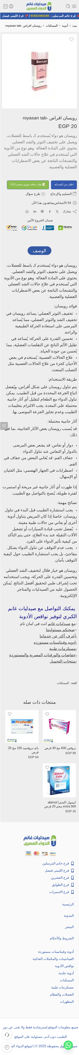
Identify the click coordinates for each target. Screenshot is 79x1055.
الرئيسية (68, 904)
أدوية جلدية (66, 973)
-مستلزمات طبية (63, 648)
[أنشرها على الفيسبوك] (49, 211)
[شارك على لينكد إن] (34, 211)
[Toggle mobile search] (68, 6)
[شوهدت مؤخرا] (7, 1047)
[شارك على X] (57, 211)
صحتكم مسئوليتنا (60, 630)
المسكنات (52, 25)
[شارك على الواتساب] (27, 211)
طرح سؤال (33, 194)
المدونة (69, 916)
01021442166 (41, 15)
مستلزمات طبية (62, 987)
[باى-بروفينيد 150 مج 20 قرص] (22, 726)
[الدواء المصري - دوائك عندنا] (39, 6)
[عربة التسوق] (5, 6)
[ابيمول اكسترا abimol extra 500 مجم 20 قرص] (59, 780)
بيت (74, 25)
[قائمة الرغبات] (71, 39)
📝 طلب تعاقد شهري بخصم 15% (28, 184)
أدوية (65, 25)
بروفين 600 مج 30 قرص (60, 748)
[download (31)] (39, 71)
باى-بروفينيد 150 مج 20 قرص (23, 750)
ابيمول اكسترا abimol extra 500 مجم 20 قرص (60, 804)
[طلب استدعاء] (7, 1034)
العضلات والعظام (62, 994)
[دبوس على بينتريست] (42, 211)
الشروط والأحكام (62, 938)
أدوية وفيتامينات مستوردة (56, 952)
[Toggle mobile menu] (74, 6)
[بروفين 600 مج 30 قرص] (59, 726)
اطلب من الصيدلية (64, 184)
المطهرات (67, 1002)
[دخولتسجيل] (11, 6)
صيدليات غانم (59, 624)
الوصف (39, 250)
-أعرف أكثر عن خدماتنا (58, 636)
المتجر (69, 927)
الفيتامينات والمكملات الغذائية (53, 959)
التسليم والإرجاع (62, 194)
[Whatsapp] (68, 1045)
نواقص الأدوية (64, 966)
